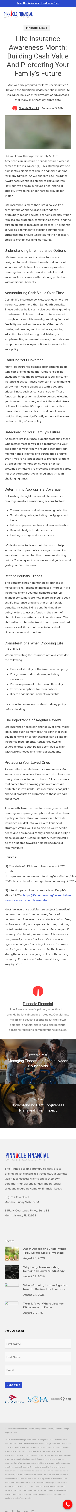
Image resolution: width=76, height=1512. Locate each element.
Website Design (62, 1428)
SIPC (10, 1443)
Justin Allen (12, 1432)
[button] (71, 14)
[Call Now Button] (67, 1504)
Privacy (51, 1428)
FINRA (66, 1439)
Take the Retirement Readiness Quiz (38, 3)
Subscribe (13, 1385)
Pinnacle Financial (29, 108)
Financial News (36, 27)
